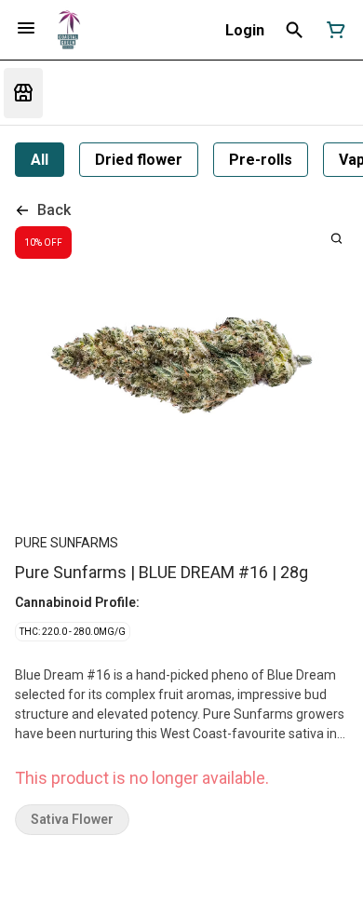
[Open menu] (26, 28)
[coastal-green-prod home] (68, 30)
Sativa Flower (72, 820)
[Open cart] (332, 29)
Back (54, 210)
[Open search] (295, 29)
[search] (336, 237)
